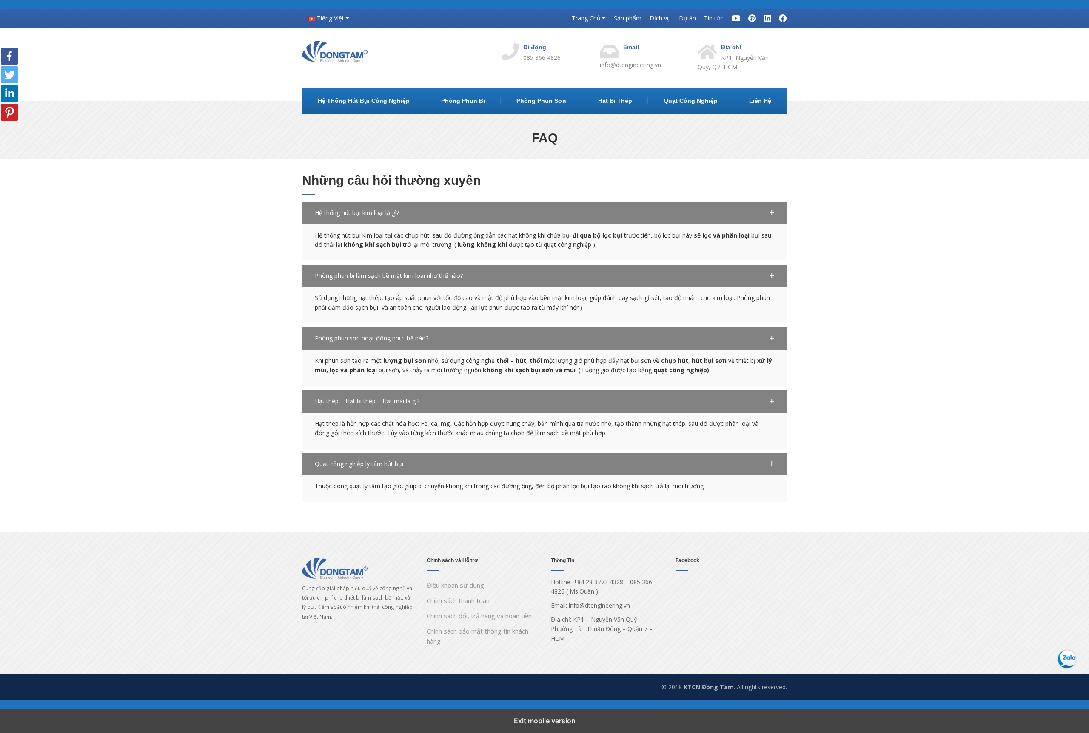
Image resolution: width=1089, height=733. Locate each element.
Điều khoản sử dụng (455, 585)
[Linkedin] (9, 93)
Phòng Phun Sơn (541, 100)
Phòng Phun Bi (463, 100)
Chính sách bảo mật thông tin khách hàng (477, 636)
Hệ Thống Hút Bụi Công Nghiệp (364, 100)
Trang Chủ (586, 18)
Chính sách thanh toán (458, 600)
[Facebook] (9, 55)
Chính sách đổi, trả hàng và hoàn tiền (479, 615)
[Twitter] (9, 74)
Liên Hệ (760, 100)
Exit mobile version (545, 720)
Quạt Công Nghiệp (691, 100)
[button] (544, 213)
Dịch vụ (660, 18)
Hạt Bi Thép (615, 100)
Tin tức (713, 18)
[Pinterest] (9, 112)
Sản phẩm (627, 18)
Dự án (687, 18)
